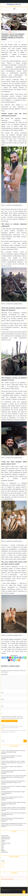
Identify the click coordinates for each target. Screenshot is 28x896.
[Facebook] (2, 657)
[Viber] (20, 657)
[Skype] (23, 657)
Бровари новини (4, 835)
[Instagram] (11, 660)
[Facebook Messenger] (15, 657)
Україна (14, 31)
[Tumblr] (9, 660)
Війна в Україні (4, 31)
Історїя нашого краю (5, 843)
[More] (19, 660)
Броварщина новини (5, 837)
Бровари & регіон (5, 889)
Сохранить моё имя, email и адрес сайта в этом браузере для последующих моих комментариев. (12, 717)
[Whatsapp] (13, 657)
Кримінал (3, 850)
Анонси (2, 844)
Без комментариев (17, 41)
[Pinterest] (10, 657)
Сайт (2, 706)
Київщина (3, 840)
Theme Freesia (18, 889)
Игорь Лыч (4, 41)
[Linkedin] (8, 657)
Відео (2, 849)
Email (2, 699)
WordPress (23, 889)
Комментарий (4, 674)
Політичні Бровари (5, 838)
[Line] (25, 657)
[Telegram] (14, 660)
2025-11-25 (10, 41)
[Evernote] (16, 660)
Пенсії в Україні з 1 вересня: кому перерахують (11, 766)
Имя (2, 692)
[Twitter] (5, 657)
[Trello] (18, 657)
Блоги (2, 846)
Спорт (2, 847)
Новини (10, 31)
